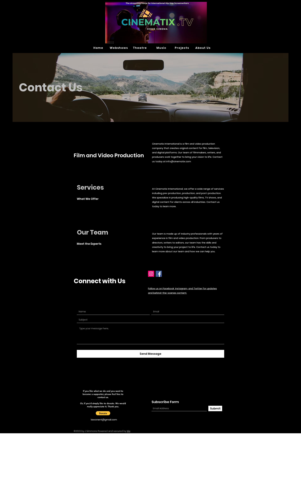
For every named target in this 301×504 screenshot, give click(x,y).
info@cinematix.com (178, 161)
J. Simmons (91, 431)
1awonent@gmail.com (104, 419)
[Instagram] (151, 274)
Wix (128, 431)
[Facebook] (159, 274)
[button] (103, 413)
